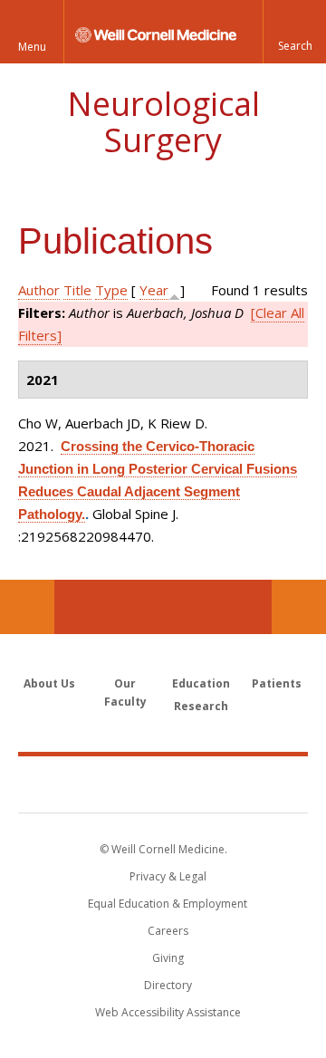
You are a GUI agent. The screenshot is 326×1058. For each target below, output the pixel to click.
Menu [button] (32, 46)
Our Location (27, 607)
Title (77, 290)
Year (153, 290)
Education (201, 683)
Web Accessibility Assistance (168, 1012)
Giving (168, 958)
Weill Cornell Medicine (163, 783)
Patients (277, 683)
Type (111, 290)
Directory (168, 985)
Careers (168, 930)
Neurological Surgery (163, 122)
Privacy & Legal (167, 876)
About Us (49, 683)
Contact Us (299, 607)
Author (39, 290)
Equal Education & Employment (167, 903)
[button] (294, 31)
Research (201, 706)
